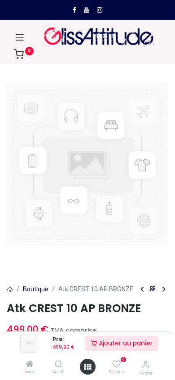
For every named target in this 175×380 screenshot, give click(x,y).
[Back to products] (153, 289)
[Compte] (145, 364)
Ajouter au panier (125, 343)
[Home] (30, 364)
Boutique (35, 289)
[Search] (58, 364)
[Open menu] (87, 367)
